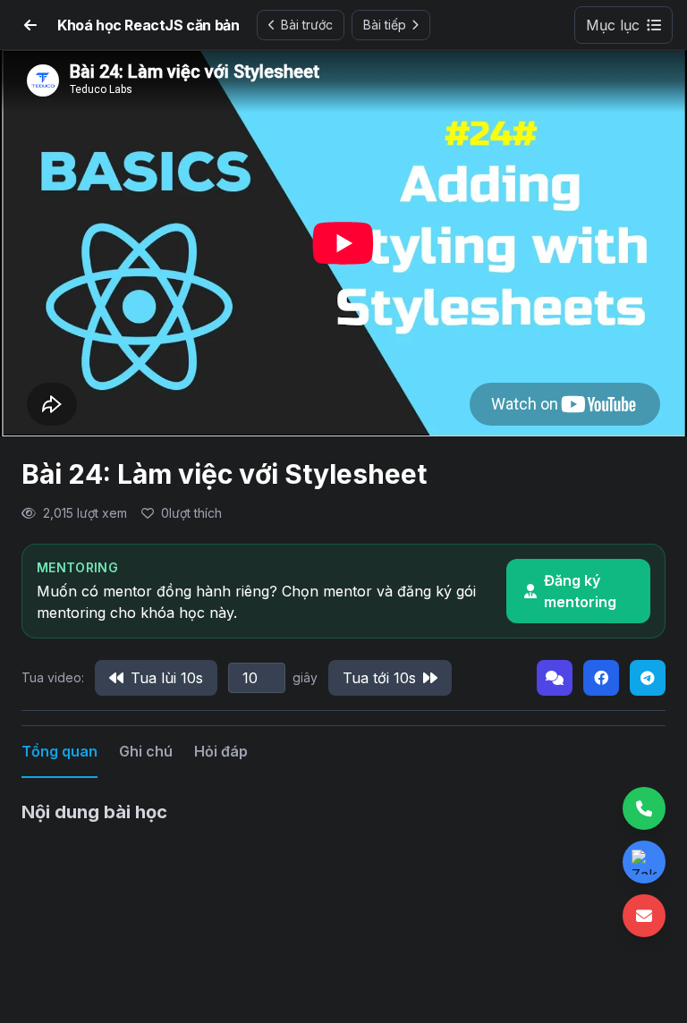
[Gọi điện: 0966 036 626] (644, 808)
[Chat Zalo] (644, 862)
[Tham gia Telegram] (648, 678)
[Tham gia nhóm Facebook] (601, 678)
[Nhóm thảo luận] (554, 678)
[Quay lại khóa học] (30, 25)
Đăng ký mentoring (580, 591)
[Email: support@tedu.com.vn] (644, 915)
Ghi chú (146, 751)
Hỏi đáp (221, 751)
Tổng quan (59, 751)
